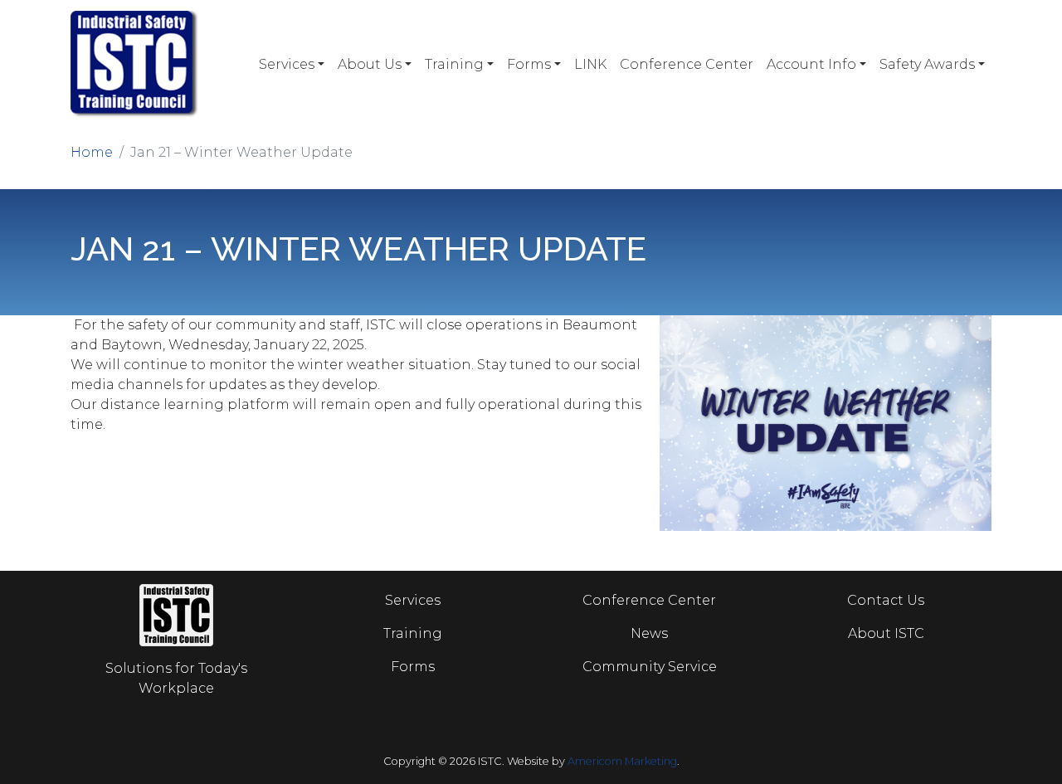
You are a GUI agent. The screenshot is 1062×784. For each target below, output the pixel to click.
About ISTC (886, 633)
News (649, 633)
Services (286, 64)
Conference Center (686, 64)
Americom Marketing (622, 761)
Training (454, 64)
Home (92, 152)
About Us (370, 64)
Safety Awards (927, 64)
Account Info (811, 64)
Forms (529, 64)
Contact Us (885, 600)
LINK (590, 64)
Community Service (649, 666)
